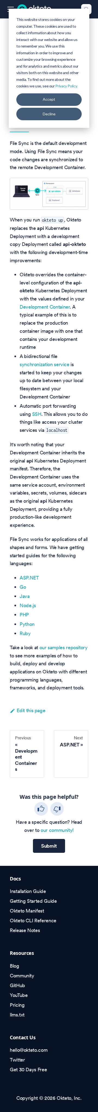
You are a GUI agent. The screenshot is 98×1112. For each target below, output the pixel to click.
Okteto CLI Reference (33, 920)
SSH (36, 414)
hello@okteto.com (28, 1050)
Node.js (28, 605)
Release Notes (25, 930)
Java (25, 596)
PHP (24, 615)
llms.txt (17, 1015)
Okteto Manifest (27, 911)
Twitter (17, 1060)
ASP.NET (29, 578)
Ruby (25, 633)
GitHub (17, 985)
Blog (14, 966)
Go (23, 587)
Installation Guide (28, 891)
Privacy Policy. (66, 86)
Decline (49, 114)
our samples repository (63, 647)
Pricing (17, 1005)
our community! (57, 830)
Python (27, 624)
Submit (49, 846)
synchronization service (44, 364)
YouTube (18, 995)
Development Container (45, 307)
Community (22, 975)
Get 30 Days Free (28, 1069)
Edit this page (31, 710)
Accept (49, 99)
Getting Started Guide (33, 901)
